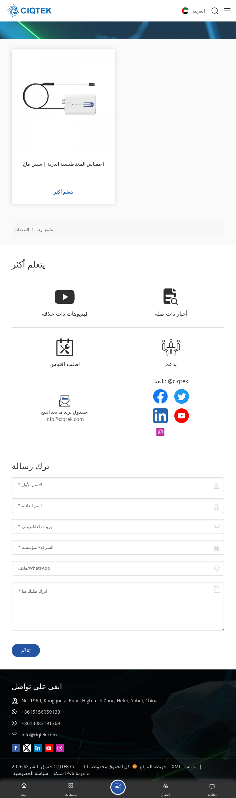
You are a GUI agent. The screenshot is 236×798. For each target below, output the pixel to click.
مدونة (192, 766)
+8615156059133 (41, 712)
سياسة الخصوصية (30, 773)
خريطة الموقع (153, 766)
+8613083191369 (41, 723)
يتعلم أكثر (63, 191)
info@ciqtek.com (64, 419)
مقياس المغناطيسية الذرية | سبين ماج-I (63, 163)
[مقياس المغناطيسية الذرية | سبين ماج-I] (63, 100)
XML (176, 766)
